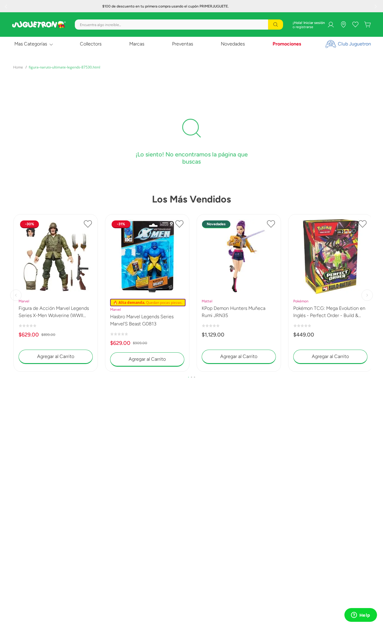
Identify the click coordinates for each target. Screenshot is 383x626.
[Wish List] (355, 24)
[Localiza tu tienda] (343, 24)
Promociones (287, 44)
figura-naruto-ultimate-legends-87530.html (64, 67)
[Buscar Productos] (275, 24)
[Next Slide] (376, 6)
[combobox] (179, 24)
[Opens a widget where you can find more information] (360, 615)
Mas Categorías (30, 44)
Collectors (90, 44)
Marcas (136, 44)
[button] (188, 377)
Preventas (182, 44)
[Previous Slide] (7, 6)
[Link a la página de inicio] (18, 67)
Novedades (233, 44)
